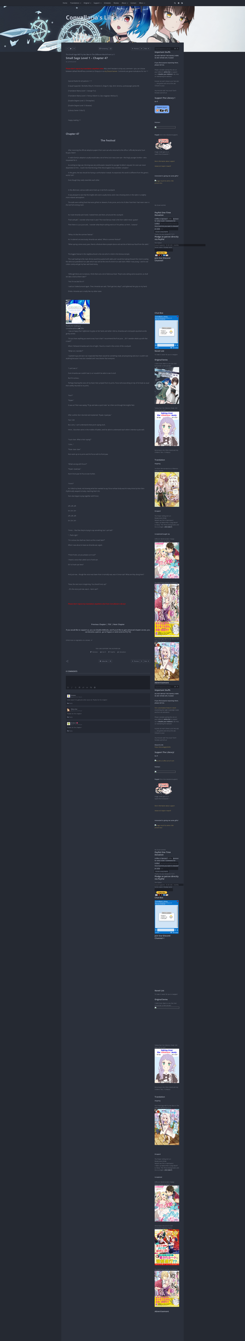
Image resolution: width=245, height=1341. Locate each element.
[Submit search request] (177, 48)
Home (65, 3)
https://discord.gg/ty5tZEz (163, 747)
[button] (103, 661)
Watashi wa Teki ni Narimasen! (164, 520)
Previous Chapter (98, 624)
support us (84, 630)
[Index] (110, 661)
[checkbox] (178, 3)
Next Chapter (119, 624)
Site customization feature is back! (165, 708)
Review (116, 3)
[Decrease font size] (67, 48)
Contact (133, 3)
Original (86, 3)
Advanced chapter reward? (163, 166)
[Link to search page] (175, 3)
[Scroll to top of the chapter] (141, 661)
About (124, 3)
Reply (70, 703)
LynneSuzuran (72, 62)
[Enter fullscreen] (110, 48)
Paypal (109, 632)
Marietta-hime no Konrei (162, 541)
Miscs (141, 3)
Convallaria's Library (95, 17)
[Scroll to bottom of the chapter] (141, 48)
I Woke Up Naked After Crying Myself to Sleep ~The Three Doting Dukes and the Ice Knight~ (167, 525)
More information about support (165, 161)
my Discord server (111, 71)
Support (97, 3)
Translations (74, 3)
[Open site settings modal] (182, 3)
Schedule (107, 3)
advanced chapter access (136, 630)
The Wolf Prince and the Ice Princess (166, 583)
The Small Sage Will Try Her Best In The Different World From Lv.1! (90, 54)
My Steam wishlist (160, 205)
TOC (110, 624)
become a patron (94, 632)
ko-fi (124, 632)
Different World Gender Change (164, 539)
